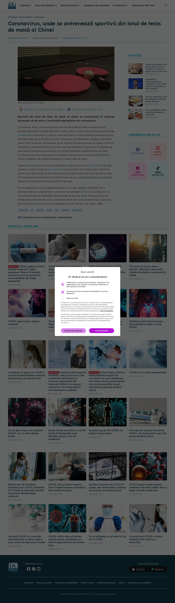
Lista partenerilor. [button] (106, 311)
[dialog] (87, 301)
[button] (87, 298)
